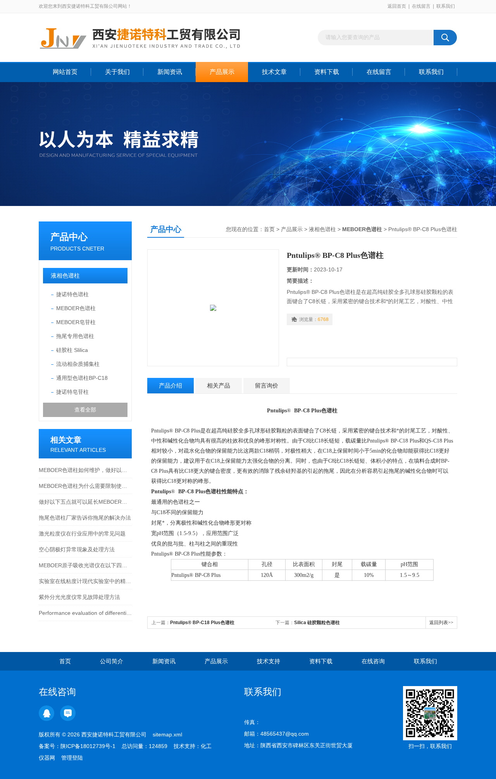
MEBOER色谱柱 (76, 308)
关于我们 (117, 72)
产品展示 (222, 72)
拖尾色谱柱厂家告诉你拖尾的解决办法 (85, 518)
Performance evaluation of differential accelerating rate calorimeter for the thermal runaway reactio (85, 613)
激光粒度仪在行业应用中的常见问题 (82, 533)
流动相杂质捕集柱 (78, 364)
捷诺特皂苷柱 (72, 392)
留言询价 (266, 385)
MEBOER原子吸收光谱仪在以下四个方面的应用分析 (85, 565)
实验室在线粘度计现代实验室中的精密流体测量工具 (85, 581)
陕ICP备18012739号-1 (87, 746)
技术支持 (268, 661)
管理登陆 (72, 758)
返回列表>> (441, 622)
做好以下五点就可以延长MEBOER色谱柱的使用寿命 (85, 502)
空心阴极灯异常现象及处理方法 (77, 549)
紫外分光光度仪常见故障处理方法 (79, 597)
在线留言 (421, 6)
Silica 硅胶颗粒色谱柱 (317, 622)
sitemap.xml (167, 734)
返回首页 (397, 6)
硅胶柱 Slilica (72, 350)
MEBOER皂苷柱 (76, 322)
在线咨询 (373, 661)
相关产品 (218, 385)
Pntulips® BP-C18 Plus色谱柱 (202, 622)
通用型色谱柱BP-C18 (82, 378)
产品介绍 (170, 385)
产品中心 (69, 237)
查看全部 (85, 410)
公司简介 (111, 661)
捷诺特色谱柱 (72, 294)
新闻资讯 (169, 72)
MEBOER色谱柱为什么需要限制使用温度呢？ (85, 486)
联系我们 (445, 6)
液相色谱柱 (65, 275)
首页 (269, 229)
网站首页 (65, 72)
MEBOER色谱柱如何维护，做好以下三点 (85, 470)
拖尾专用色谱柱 (75, 336)
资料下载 (326, 72)
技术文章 (274, 72)
